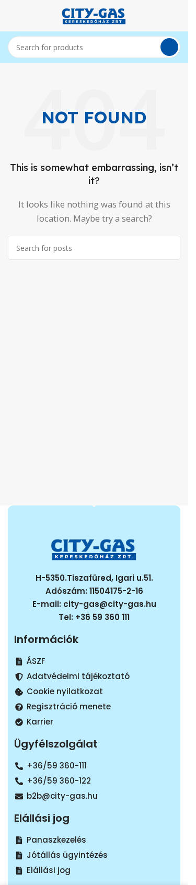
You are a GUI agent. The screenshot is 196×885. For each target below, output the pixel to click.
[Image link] (94, 548)
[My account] (176, 15)
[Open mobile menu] (12, 15)
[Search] (169, 47)
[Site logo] (94, 14)
